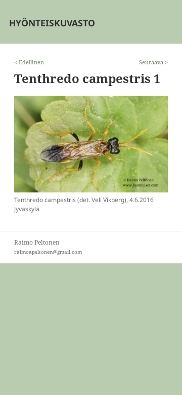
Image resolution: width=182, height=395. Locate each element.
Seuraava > (153, 62)
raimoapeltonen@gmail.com (48, 252)
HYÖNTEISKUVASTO (52, 23)
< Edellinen (29, 62)
